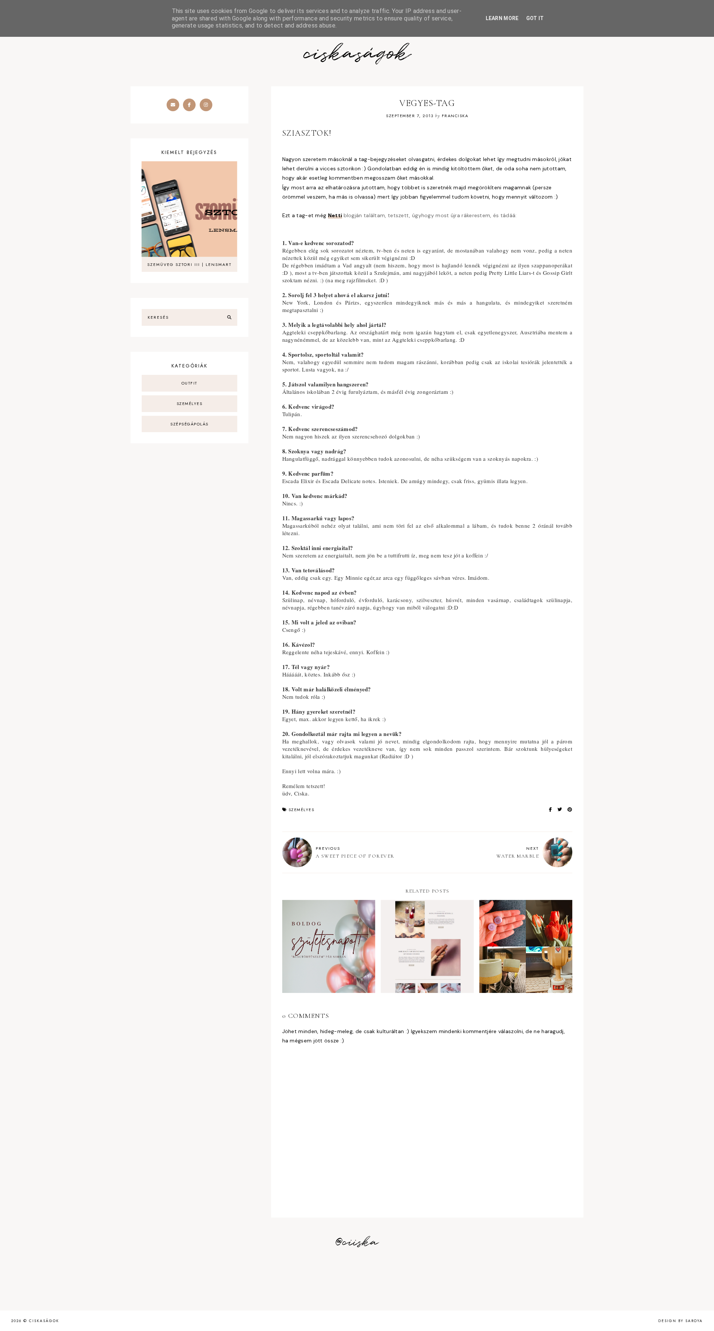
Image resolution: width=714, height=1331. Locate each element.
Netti (335, 215)
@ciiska (357, 1242)
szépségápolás (189, 424)
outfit (189, 383)
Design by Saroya (680, 1321)
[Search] (229, 317)
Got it (535, 18)
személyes (302, 810)
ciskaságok (357, 54)
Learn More (502, 18)
